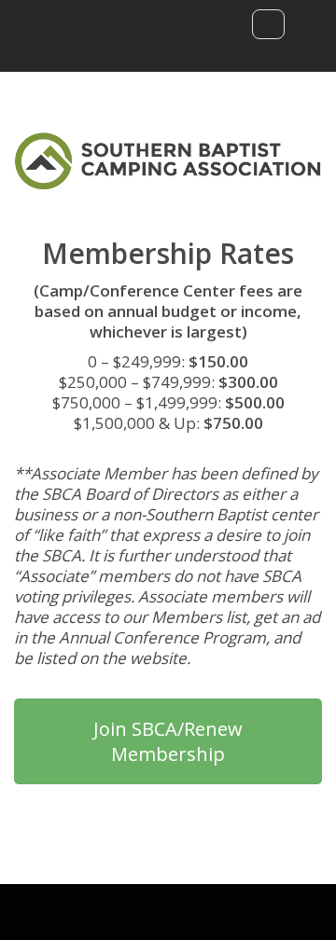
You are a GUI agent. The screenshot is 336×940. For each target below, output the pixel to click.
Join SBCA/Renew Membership (168, 741)
